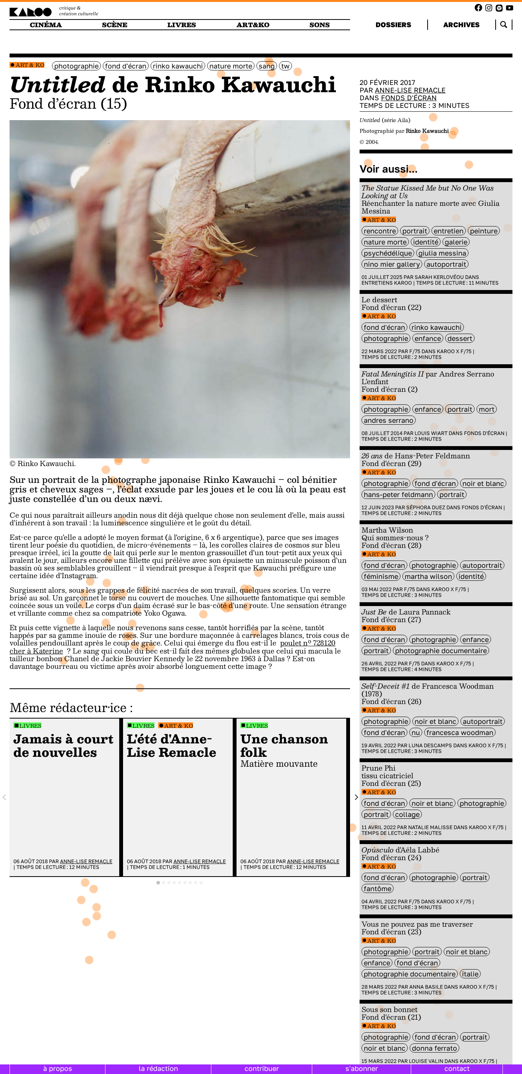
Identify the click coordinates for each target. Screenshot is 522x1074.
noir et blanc (483, 483)
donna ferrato (434, 1048)
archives (461, 24)
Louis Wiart (431, 433)
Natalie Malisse (430, 827)
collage (407, 814)
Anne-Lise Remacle (86, 861)
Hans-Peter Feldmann (398, 494)
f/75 (414, 351)
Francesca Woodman (459, 732)
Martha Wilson (428, 576)
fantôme (377, 888)
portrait (414, 231)
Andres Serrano (388, 420)
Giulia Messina (442, 253)
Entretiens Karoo (387, 283)
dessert (459, 338)
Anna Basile (426, 987)
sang (267, 66)
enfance (428, 338)
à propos (57, 1068)
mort (486, 409)
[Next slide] (356, 797)
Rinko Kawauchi (178, 66)
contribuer (262, 1068)
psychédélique (388, 253)
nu (416, 732)
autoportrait (446, 264)
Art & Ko (30, 65)
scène (114, 24)
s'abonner (361, 1068)
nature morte (230, 66)
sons (320, 24)
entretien (449, 231)
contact (457, 1068)
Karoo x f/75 (454, 351)
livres (181, 24)
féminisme (381, 576)
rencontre (380, 231)
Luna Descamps (430, 745)
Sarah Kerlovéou (439, 277)
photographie (76, 66)
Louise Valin (426, 1061)
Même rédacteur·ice (68, 707)
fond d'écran (125, 66)
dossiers (393, 24)
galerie (456, 242)
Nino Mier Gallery (392, 264)
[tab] (158, 883)
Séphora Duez (425, 507)
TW (285, 66)
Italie (470, 974)
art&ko (253, 24)
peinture (484, 231)
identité (425, 242)
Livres (30, 725)
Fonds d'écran (409, 97)
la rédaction (158, 1068)
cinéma (46, 24)
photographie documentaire (441, 650)
